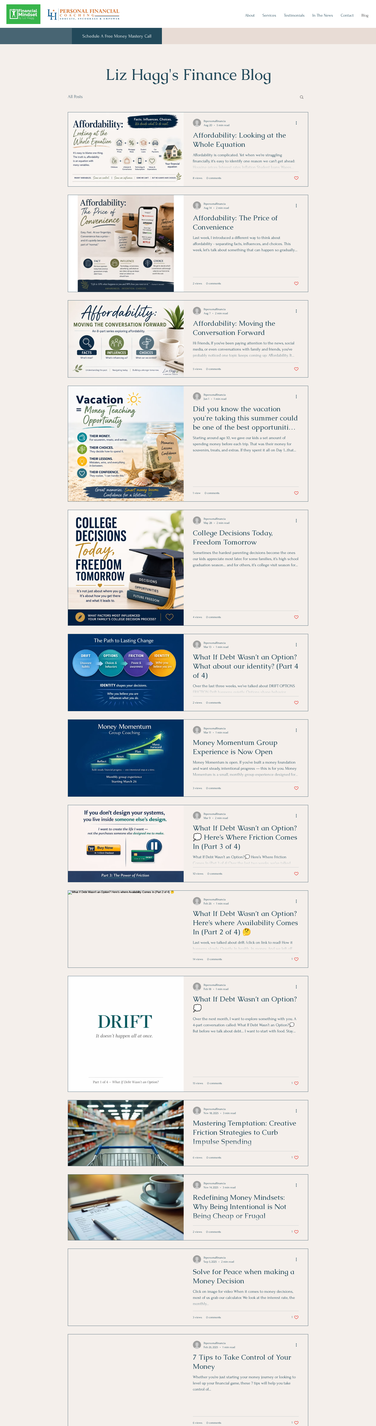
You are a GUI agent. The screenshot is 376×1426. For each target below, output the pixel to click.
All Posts (75, 96)
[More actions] (298, 123)
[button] (301, 97)
